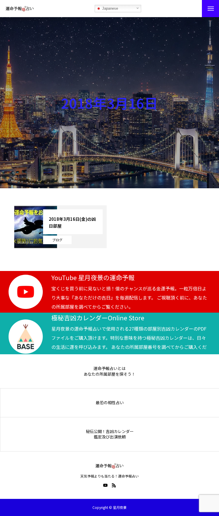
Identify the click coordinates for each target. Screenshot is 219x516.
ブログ (57, 239)
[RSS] (114, 485)
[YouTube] (105, 485)
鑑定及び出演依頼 (110, 437)
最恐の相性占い (110, 402)
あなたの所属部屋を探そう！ (109, 374)
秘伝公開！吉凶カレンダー (110, 431)
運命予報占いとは (109, 368)
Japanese (109, 8)
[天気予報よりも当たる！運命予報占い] (20, 8)
